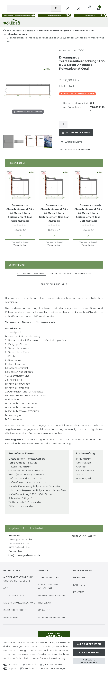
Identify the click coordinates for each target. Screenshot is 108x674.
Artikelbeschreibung (31, 273)
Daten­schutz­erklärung (52, 658)
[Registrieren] (79, 8)
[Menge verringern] (75, 124)
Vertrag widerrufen (54, 634)
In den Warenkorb (78, 132)
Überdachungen (17, 34)
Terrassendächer (83, 30)
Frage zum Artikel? (54, 284)
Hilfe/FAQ (44, 603)
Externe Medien (54, 664)
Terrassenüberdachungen (52, 30)
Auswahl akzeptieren (88, 661)
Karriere (79, 585)
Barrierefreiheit (15, 610)
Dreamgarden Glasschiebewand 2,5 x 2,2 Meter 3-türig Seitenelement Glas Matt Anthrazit (88, 213)
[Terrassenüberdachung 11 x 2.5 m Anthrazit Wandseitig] (10, 142)
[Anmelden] (68, 8)
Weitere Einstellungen (53, 668)
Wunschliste (74, 142)
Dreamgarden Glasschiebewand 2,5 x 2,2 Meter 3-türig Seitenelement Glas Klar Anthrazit (54, 213)
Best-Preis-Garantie (52, 595)
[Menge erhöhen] (70, 124)
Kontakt (78, 592)
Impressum (10, 617)
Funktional (31, 668)
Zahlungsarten (48, 577)
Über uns (79, 577)
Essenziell (13, 664)
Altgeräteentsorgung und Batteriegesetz (18, 579)
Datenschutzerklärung (19, 603)
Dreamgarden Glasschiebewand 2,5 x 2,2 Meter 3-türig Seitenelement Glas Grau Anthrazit (20, 213)
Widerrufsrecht (14, 595)
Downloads (83, 273)
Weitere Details (61, 273)
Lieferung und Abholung (48, 586)
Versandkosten (83, 149)
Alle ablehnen (89, 652)
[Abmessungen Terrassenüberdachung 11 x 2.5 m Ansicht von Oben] (21, 142)
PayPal (12, 668)
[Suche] (56, 8)
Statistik (32, 664)
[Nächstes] (50, 91)
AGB (5, 588)
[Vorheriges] (5, 91)
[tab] (31, 274)
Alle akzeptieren (89, 644)
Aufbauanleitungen (51, 617)
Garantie (44, 610)
